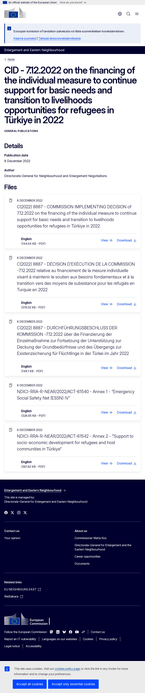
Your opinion (12, 538)
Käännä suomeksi (24, 38)
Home (11, 59)
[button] (107, 240)
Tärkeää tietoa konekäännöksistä (59, 38)
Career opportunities (87, 556)
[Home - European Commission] (15, 12)
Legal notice (12, 646)
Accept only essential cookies (73, 684)
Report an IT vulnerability (20, 639)
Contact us (98, 632)
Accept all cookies (29, 684)
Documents (82, 563)
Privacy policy (108, 639)
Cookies (88, 639)
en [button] (120, 14)
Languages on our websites (59, 639)
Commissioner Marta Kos (90, 538)
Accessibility (34, 646)
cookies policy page (67, 668)
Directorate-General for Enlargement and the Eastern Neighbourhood (103, 547)
